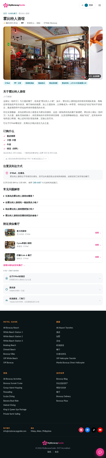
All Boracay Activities (12, 379)
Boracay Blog (61, 379)
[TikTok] (93, 429)
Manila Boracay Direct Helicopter (70, 363)
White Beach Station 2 (13, 337)
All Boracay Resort (11, 328)
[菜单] (100, 5)
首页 (5, 13)
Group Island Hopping (12, 388)
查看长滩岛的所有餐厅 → (14, 265)
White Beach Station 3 (13, 341)
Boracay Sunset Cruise (12, 383)
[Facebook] (87, 429)
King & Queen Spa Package (14, 410)
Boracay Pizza (62, 401)
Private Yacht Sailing (11, 414)
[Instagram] (81, 429)
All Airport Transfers (64, 328)
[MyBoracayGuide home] (14, 5)
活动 (58, 341)
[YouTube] (100, 429)
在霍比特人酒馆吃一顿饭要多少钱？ (22, 202)
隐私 (49, 452)
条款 (57, 452)
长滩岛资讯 (61, 354)
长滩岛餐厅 (12, 13)
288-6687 (37, 183)
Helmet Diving (9, 405)
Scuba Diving (8, 396)
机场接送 (60, 345)
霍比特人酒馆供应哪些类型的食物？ (22, 215)
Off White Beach (10, 358)
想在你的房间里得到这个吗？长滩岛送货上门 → (27, 159)
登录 (89, 5)
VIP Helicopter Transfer (66, 358)
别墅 (58, 337)
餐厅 (58, 350)
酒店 (58, 332)
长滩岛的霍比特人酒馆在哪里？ (19, 196)
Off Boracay (8, 363)
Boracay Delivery (63, 396)
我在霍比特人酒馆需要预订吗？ (19, 209)
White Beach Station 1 (13, 332)
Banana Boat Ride (10, 401)
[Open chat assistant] (100, 452)
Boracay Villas (9, 354)
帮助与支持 (61, 388)
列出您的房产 (62, 383)
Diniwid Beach (9, 350)
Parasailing (7, 392)
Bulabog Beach (9, 345)
